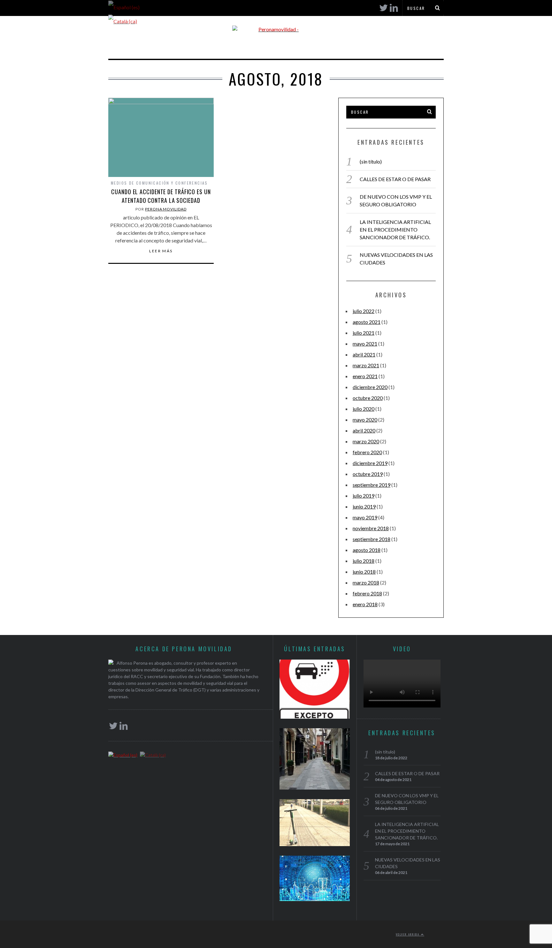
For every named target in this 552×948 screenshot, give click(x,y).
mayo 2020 (365, 420)
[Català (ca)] (122, 21)
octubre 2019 (368, 474)
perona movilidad (165, 209)
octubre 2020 (368, 398)
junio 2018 (364, 572)
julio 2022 (363, 311)
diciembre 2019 (370, 463)
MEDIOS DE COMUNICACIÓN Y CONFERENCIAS (159, 183)
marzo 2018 (366, 582)
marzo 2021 (366, 365)
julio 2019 (363, 496)
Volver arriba (408, 934)
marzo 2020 (366, 441)
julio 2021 (363, 333)
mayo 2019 (365, 517)
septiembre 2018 (371, 539)
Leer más (160, 251)
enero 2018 (365, 604)
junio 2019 (364, 506)
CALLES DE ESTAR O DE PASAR (395, 179)
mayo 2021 (365, 343)
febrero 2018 (367, 593)
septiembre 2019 (371, 485)
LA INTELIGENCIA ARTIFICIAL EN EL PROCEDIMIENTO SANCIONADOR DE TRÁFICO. (395, 229)
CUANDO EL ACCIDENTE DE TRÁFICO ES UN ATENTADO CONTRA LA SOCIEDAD (161, 195)
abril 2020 (364, 430)
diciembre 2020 (370, 387)
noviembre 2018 (371, 528)
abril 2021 (364, 354)
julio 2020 (363, 409)
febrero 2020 (367, 452)
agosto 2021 (366, 322)
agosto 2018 (366, 550)
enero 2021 (365, 376)
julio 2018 (363, 561)
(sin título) (371, 161)
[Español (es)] (124, 7)
